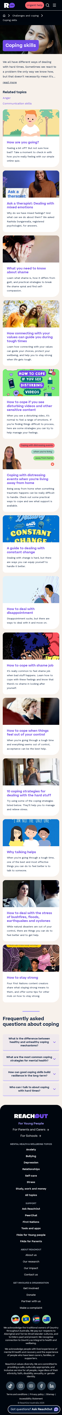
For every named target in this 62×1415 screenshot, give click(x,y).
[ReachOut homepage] (4, 15)
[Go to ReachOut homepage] (9, 5)
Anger (7, 98)
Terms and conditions (17, 1394)
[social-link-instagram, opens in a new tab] (20, 1386)
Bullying (31, 1156)
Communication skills (17, 103)
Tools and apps (31, 1228)
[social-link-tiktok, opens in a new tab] (10, 1386)
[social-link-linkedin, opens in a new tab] (51, 1386)
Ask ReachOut (31, 1209)
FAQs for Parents (31, 1241)
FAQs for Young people (31, 1235)
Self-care (31, 1176)
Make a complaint (31, 1308)
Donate (31, 1295)
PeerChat (31, 1215)
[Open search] (47, 5)
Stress (31, 1182)
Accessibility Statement (31, 1398)
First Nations (31, 1222)
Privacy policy (37, 1394)
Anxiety (31, 1149)
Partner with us (31, 1301)
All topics (31, 1195)
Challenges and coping (25, 15)
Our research (31, 1261)
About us (31, 1255)
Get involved (31, 1288)
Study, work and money (31, 1189)
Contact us (31, 1274)
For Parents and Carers (29, 1130)
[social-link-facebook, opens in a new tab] (41, 1386)
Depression (31, 1162)
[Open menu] (54, 5)
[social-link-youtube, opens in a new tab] (31, 1386)
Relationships (31, 1169)
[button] (31, 1042)
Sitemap (50, 1394)
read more (10, 82)
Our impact (31, 1268)
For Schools (29, 1136)
